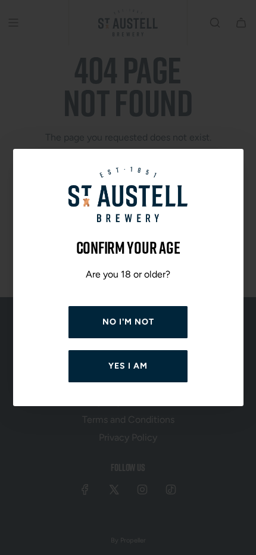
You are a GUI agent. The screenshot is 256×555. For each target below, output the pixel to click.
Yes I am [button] (128, 366)
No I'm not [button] (128, 322)
